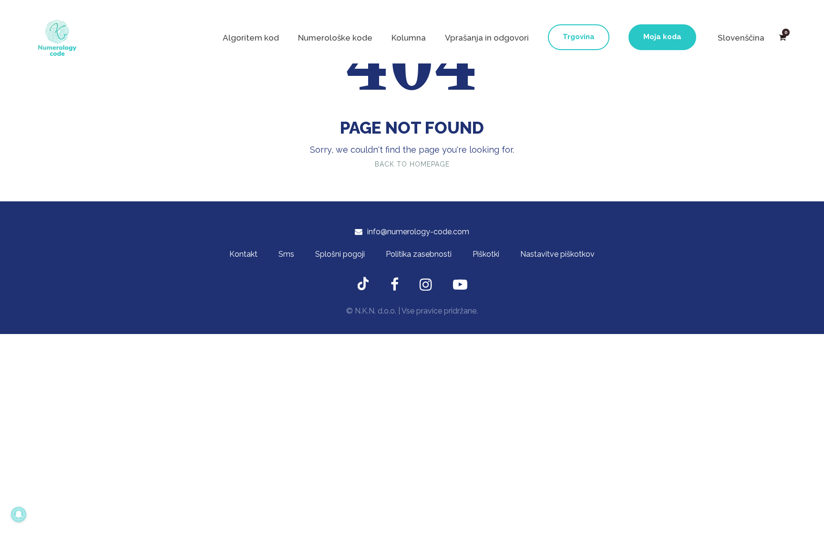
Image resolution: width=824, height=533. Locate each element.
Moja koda (662, 36)
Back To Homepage (412, 164)
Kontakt (243, 254)
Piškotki (486, 254)
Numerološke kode (335, 37)
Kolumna (408, 37)
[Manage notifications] (18, 514)
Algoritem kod (251, 37)
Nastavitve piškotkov (557, 254)
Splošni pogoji (340, 254)
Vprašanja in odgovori (487, 37)
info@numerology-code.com (418, 231)
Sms (286, 254)
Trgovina (579, 36)
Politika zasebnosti (419, 254)
